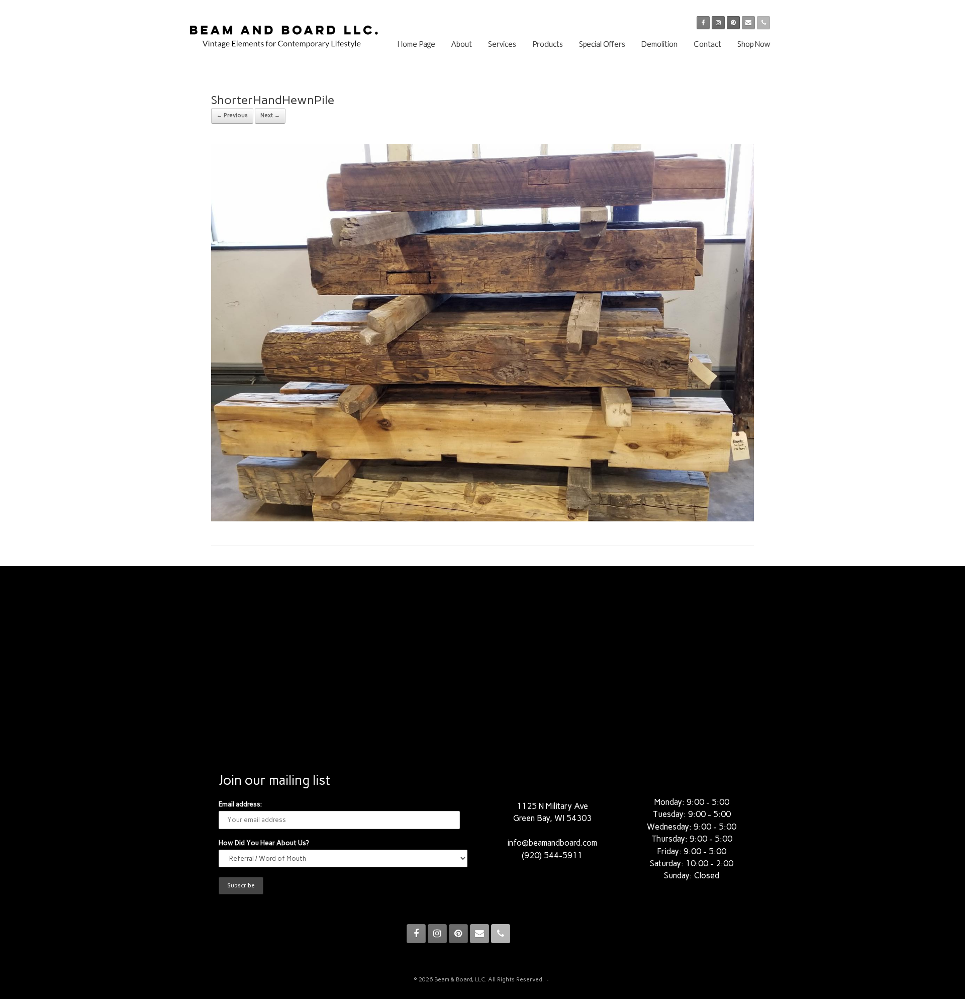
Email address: (240, 804)
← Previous (232, 115)
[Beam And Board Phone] (763, 22)
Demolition (659, 43)
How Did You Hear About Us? (264, 843)
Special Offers (602, 43)
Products (547, 43)
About (461, 43)
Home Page (416, 43)
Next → (270, 115)
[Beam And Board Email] (748, 22)
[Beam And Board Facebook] (703, 22)
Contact (707, 43)
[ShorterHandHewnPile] (482, 518)
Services (502, 43)
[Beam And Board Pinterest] (733, 22)
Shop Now (753, 43)
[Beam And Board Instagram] (718, 22)
